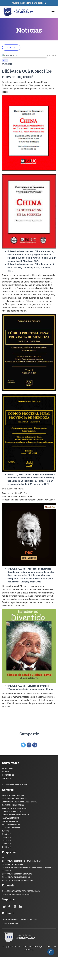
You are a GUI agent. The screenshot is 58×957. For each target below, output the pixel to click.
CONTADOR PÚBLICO (10, 821)
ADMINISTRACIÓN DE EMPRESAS (14, 808)
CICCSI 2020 (6, 844)
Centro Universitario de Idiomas (16, 894)
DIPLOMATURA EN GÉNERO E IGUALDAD (17, 874)
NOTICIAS (5, 772)
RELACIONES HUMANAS (11, 828)
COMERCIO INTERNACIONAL (12, 812)
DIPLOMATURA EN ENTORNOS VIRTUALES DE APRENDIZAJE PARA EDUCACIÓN (27, 869)
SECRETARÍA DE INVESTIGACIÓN (14, 785)
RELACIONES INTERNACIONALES (14, 799)
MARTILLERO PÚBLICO (10, 818)
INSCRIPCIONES (8, 775)
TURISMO (5, 831)
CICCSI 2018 (6, 837)
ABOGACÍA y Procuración (13, 795)
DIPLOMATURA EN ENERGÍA (12, 864)
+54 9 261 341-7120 (29, 919)
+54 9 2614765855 (11, 919)
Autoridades (7, 769)
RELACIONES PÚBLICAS (11, 824)
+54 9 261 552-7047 (12, 924)
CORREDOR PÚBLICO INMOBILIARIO (15, 815)
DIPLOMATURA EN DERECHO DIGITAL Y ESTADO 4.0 (21, 861)
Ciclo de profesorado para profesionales (21, 891)
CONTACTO (6, 778)
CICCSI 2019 (6, 841)
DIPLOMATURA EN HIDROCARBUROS (16, 877)
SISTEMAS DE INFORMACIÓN (13, 805)
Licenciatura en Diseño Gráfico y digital (19, 802)
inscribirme (25, 3)
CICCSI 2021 (6, 847)
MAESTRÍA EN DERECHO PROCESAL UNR (17, 880)
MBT (3, 858)
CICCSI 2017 (6, 834)
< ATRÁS (51, 55)
